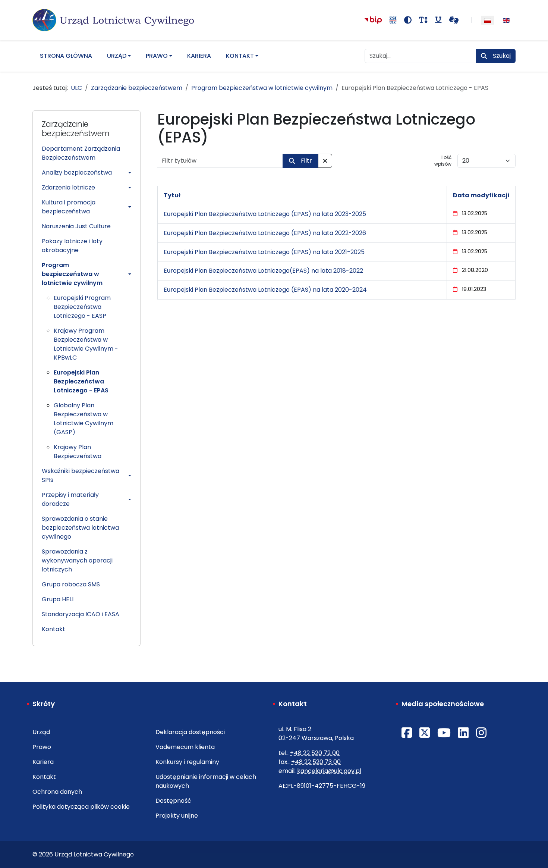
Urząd (116, 55)
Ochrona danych (57, 791)
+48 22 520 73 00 (316, 762)
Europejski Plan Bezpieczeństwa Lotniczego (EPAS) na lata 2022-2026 (265, 233)
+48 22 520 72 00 (315, 753)
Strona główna (66, 55)
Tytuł (172, 195)
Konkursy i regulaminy (187, 762)
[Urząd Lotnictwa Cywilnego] (113, 20)
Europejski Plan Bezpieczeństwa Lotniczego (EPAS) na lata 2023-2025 (265, 214)
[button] (86, 172)
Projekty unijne (176, 815)
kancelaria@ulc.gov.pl (329, 771)
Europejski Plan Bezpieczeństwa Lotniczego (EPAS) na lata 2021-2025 (264, 252)
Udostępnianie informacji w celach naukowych (205, 781)
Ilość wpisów (442, 160)
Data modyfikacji (481, 195)
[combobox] (420, 56)
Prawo (157, 55)
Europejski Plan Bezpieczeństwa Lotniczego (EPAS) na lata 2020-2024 (265, 289)
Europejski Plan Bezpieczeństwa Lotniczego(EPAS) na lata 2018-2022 (263, 270)
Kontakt (240, 55)
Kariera (199, 55)
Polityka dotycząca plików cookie (81, 806)
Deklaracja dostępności (190, 732)
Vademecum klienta (185, 747)
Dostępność (173, 800)
